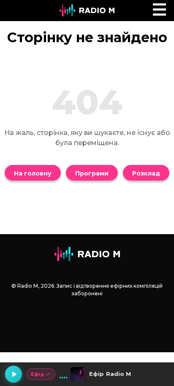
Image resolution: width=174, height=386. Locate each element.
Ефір (37, 374)
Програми (92, 173)
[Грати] (13, 374)
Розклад (146, 173)
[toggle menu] (159, 9)
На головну (33, 173)
